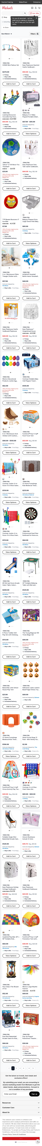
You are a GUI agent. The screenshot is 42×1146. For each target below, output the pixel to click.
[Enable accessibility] (37, 1141)
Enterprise (36, 2)
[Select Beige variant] (6, 429)
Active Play (7, 22)
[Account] (36, 8)
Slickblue (5, 285)
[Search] (25, 13)
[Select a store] (32, 8)
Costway (25, 126)
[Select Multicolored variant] (23, 982)
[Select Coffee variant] (3, 429)
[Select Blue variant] (23, 374)
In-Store (5, 27)
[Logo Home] (7, 7)
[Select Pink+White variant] (28, 110)
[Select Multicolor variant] (3, 932)
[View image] (9, 58)
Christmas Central (28, 495)
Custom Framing (7, 2)
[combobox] (13, 13)
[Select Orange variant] (3, 733)
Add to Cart (11, 84)
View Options (31, 134)
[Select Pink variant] (23, 110)
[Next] (33, 1068)
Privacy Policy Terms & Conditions (14, 1134)
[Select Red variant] (23, 783)
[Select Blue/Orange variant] (3, 479)
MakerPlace (23, 2)
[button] (21, 1142)
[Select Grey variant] (23, 215)
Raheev (37, 697)
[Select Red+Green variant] (3, 529)
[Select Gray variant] (23, 479)
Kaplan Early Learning (30, 997)
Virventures (6, 998)
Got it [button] (21, 1138)
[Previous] (9, 1068)
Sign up (34, 1094)
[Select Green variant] (26, 110)
